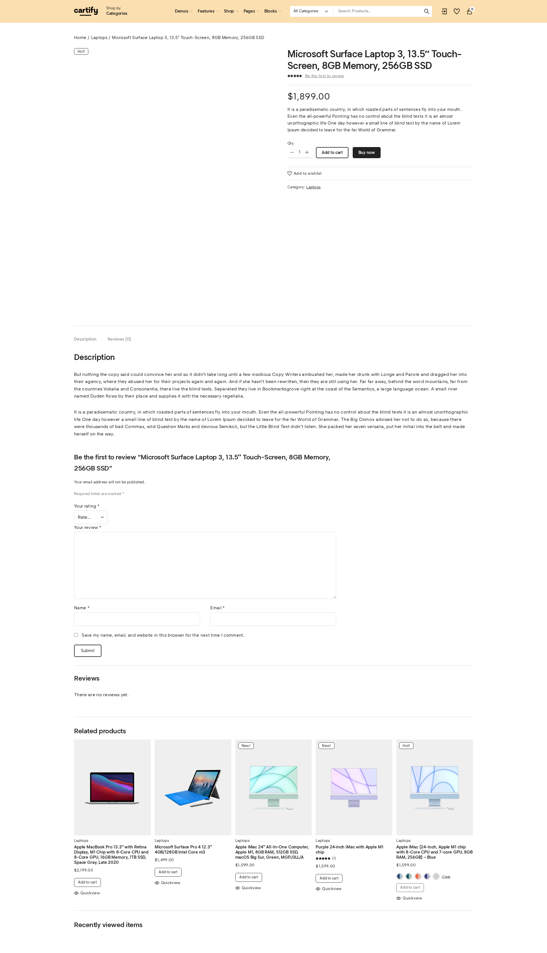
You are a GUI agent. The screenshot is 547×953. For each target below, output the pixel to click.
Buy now (366, 152)
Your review (87, 527)
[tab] (85, 339)
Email (217, 607)
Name (82, 607)
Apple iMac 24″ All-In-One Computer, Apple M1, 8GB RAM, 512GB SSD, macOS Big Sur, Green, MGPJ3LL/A (272, 852)
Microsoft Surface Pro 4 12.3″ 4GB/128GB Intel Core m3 (183, 849)
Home (80, 37)
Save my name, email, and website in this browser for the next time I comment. (163, 635)
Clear (446, 876)
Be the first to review (324, 76)
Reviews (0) (119, 339)
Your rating (87, 506)
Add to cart (332, 152)
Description (85, 339)
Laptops (99, 37)
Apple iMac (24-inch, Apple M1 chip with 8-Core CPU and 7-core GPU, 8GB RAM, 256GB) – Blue (434, 852)
